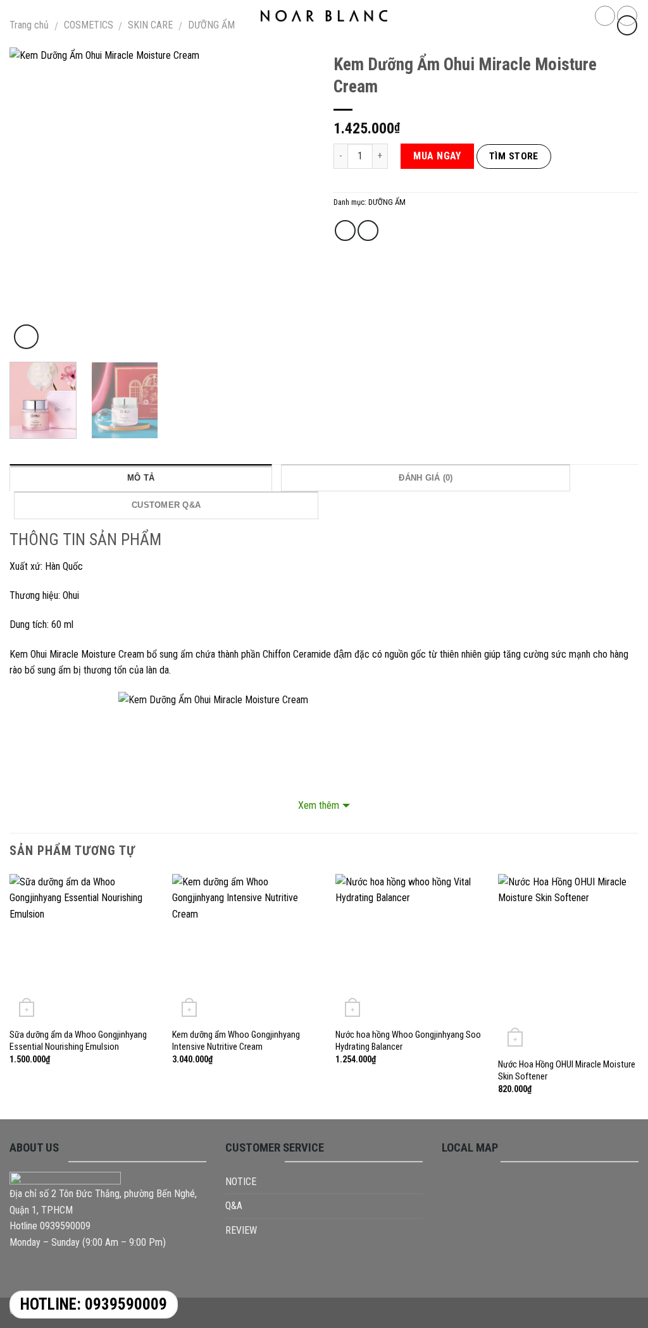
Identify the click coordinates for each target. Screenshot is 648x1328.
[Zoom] (26, 336)
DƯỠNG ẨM (387, 202)
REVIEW (241, 1230)
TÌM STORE (514, 156)
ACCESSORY (277, 44)
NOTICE (240, 1182)
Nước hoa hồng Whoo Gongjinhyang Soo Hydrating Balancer (408, 1041)
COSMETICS (348, 44)
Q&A (233, 1206)
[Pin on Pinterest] (368, 230)
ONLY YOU (475, 44)
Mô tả (140, 478)
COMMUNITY (418, 44)
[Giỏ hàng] (627, 16)
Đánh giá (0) (425, 478)
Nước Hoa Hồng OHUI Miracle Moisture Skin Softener (566, 1070)
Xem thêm (318, 805)
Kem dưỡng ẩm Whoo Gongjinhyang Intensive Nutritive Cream (236, 1041)
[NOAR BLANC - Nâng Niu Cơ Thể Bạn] (324, 16)
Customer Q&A (166, 505)
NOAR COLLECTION (191, 44)
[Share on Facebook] (345, 230)
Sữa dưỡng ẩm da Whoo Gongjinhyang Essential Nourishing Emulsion (78, 1041)
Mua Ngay (437, 156)
